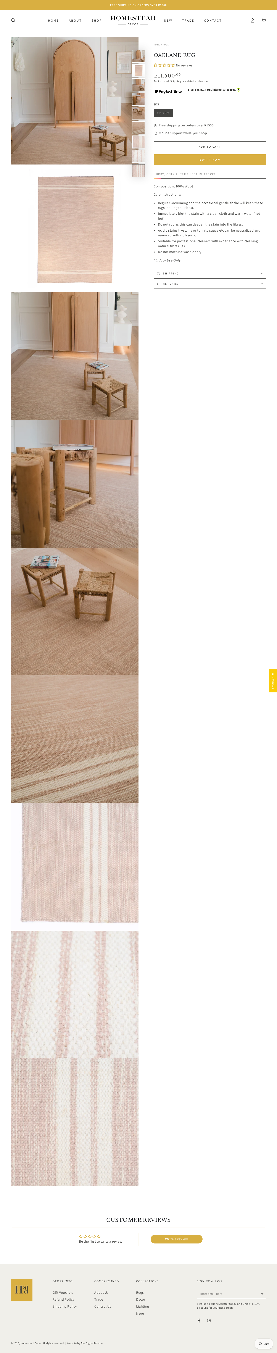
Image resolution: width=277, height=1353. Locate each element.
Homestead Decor (31, 1343)
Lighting (142, 1306)
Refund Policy (63, 1299)
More (140, 1313)
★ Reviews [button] (273, 680)
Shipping (175, 81)
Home (157, 44)
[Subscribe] (263, 1293)
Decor (140, 1299)
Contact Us (102, 1306)
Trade (98, 1299)
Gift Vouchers (63, 1292)
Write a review (176, 1239)
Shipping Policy (65, 1306)
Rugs (166, 44)
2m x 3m (165, 114)
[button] (13, 20)
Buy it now (210, 159)
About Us (101, 1292)
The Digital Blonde (92, 1343)
